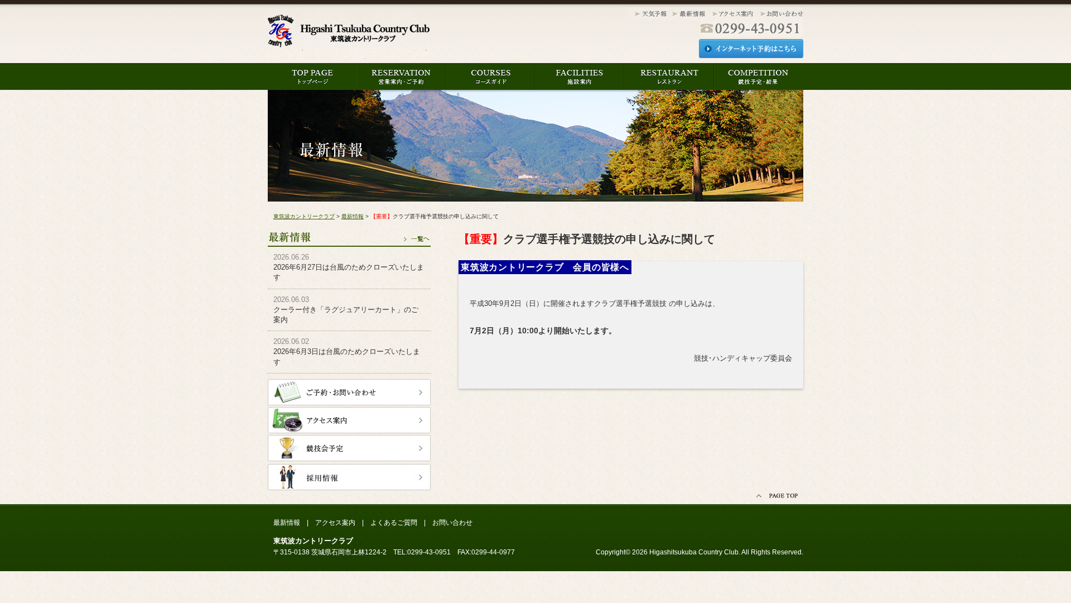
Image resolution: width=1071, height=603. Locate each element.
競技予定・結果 (758, 76)
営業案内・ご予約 (401, 76)
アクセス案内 (733, 14)
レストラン (669, 76)
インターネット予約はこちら (751, 48)
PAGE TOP (778, 496)
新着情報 (688, 14)
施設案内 (579, 76)
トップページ (312, 76)
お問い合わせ (780, 14)
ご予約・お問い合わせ (349, 392)
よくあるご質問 (393, 523)
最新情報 (349, 233)
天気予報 (648, 14)
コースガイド (490, 76)
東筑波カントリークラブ (349, 34)
